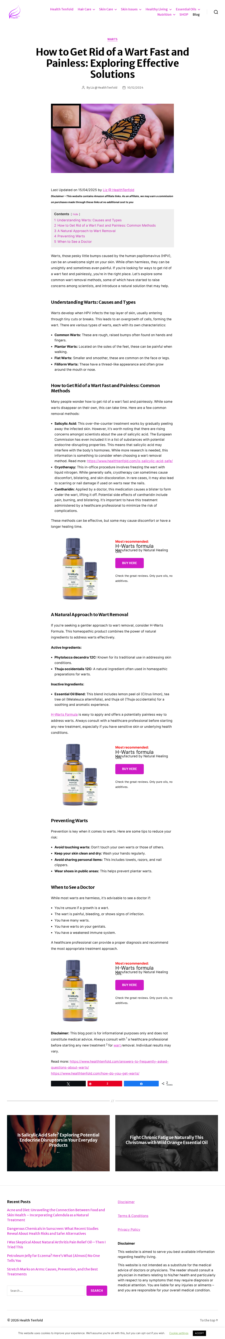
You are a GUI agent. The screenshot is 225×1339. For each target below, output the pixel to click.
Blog (196, 15)
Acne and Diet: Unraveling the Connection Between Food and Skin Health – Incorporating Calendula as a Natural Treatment (56, 1215)
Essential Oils (186, 9)
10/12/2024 (135, 87)
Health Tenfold (61, 9)
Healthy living (157, 9)
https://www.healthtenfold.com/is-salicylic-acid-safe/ (130, 461)
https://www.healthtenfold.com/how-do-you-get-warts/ (95, 1073)
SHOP (183, 15)
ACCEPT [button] (199, 1333)
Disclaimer (126, 1202)
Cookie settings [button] (178, 1333)
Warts (112, 39)
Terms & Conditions (133, 1216)
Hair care (84, 9)
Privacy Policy (129, 1230)
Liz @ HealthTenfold (104, 87)
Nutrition (164, 15)
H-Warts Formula (64, 714)
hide (75, 214)
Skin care (106, 9)
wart (118, 1045)
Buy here (129, 563)
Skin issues (129, 9)
